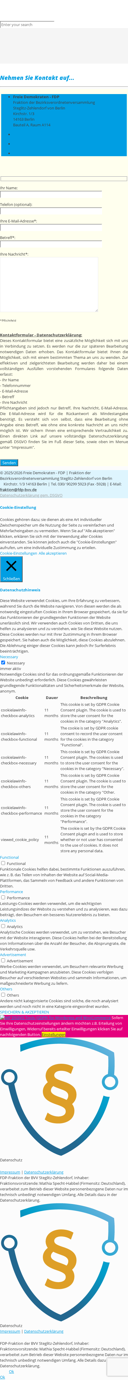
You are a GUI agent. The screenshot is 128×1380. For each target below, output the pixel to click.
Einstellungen (53, 1034)
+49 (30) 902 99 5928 (30, 143)
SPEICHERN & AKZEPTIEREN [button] (24, 1012)
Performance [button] (11, 891)
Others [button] (6, 989)
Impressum (10, 1172)
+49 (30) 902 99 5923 (30, 134)
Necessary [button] (9, 656)
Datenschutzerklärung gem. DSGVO (31, 495)
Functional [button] (9, 857)
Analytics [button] (8, 920)
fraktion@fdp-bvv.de (31, 153)
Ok (11, 1371)
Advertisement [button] (13, 954)
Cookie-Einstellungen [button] (18, 553)
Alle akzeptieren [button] (53, 553)
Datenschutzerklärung (43, 1172)
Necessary (16, 663)
